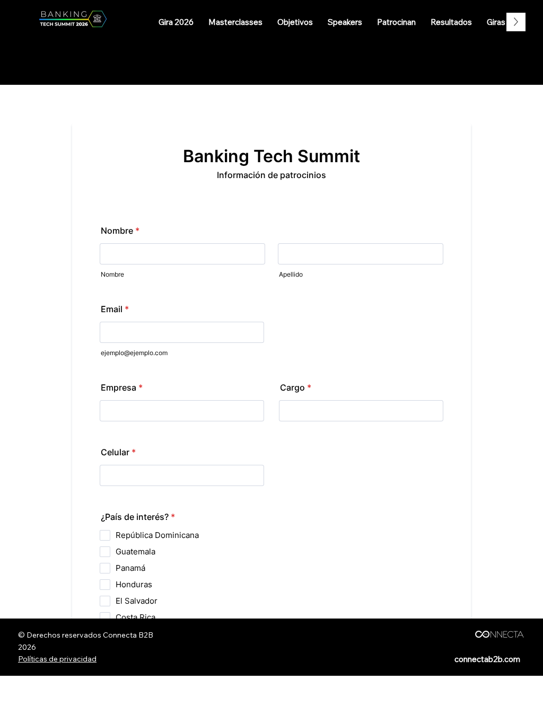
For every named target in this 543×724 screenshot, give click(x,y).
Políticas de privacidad (57, 659)
